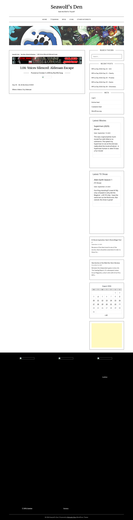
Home (44, 19)
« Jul (106, 315)
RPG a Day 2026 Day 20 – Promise (103, 78)
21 (111, 304)
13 (107, 300)
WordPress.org (97, 111)
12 (102, 300)
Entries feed (95, 102)
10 (94, 300)
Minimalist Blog (71, 517)
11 (98, 300)
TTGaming (54, 19)
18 (98, 304)
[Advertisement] (107, 335)
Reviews (66, 508)
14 (111, 300)
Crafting (104, 377)
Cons (71, 19)
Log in (94, 98)
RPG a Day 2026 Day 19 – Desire (102, 82)
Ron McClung (58, 73)
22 (115, 304)
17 (94, 304)
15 (115, 300)
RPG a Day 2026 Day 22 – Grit (101, 69)
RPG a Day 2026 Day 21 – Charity (103, 73)
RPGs (64, 19)
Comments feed (97, 107)
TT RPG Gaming (27, 508)
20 (107, 304)
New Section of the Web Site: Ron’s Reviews (106, 263)
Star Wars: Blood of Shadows (28, 54)
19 (102, 304)
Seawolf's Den (66, 7)
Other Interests (84, 19)
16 (120, 300)
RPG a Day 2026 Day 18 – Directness (104, 86)
